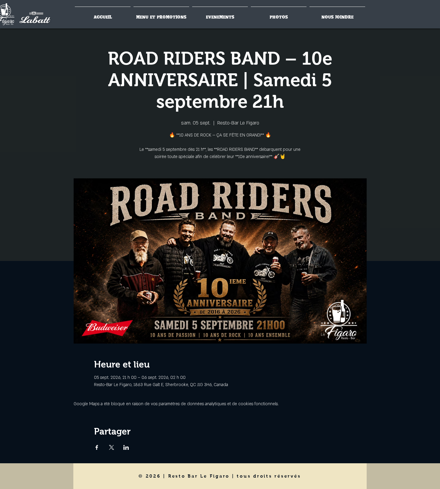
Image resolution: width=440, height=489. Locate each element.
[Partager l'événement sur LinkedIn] (126, 447)
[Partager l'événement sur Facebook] (97, 447)
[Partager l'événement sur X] (111, 447)
